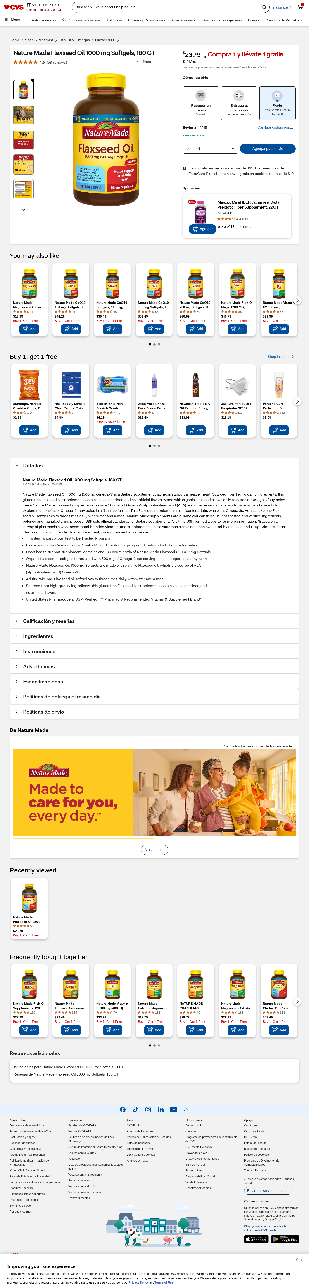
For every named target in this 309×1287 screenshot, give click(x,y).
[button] (275, 127)
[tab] (23, 90)
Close (301, 1259)
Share (146, 61)
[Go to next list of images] (23, 209)
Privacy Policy (139, 1282)
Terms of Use (163, 1282)
